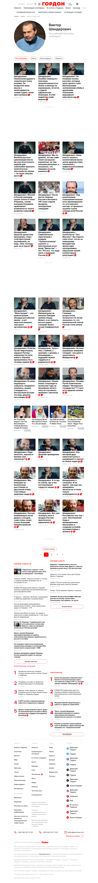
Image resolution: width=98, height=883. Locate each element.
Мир (15, 760)
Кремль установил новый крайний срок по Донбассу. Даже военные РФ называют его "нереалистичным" (69, 725)
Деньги (17, 756)
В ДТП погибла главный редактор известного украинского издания (31, 702)
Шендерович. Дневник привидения (48, 453)
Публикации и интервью (34, 8)
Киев (51, 747)
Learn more (27, 430)
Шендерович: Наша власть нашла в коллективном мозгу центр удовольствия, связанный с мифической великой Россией (72, 162)
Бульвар (76, 8)
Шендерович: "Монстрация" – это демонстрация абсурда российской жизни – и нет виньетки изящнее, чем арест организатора (24, 319)
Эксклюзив (36, 774)
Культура (17, 768)
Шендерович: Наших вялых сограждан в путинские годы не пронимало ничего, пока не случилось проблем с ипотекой (48, 387)
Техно (16, 772)
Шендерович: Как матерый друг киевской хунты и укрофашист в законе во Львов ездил (73, 456)
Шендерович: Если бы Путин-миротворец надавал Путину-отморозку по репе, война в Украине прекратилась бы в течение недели (24, 355)
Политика (18, 751)
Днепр (51, 768)
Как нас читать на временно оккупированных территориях (21, 819)
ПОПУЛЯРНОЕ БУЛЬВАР (24, 666)
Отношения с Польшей (73, 12)
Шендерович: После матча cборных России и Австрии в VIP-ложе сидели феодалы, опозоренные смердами (48, 202)
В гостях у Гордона (55, 8)
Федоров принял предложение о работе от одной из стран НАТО (67, 703)
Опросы (35, 787)
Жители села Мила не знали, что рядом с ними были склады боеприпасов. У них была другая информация (31, 615)
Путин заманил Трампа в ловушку (66, 590)
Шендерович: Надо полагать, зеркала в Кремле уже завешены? (23, 455)
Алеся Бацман (76, 786)
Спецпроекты (37, 795)
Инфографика (19, 784)
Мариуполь (53, 772)
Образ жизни (19, 776)
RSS (71, 801)
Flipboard (74, 796)
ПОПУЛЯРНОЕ (56, 673)
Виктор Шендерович (33, 16)
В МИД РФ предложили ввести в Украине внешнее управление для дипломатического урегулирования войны (68, 693)
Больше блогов (67, 606)
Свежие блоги (57, 561)
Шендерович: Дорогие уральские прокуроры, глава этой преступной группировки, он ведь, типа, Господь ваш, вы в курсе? (23, 239)
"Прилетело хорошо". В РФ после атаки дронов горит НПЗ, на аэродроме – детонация (34, 571)
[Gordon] (53, 4)
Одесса (52, 756)
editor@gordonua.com (76, 832)
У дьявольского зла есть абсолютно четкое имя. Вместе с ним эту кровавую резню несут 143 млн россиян (66, 566)
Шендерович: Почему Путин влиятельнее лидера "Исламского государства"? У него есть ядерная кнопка (73, 385)
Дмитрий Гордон (74, 748)
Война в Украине (20, 747)
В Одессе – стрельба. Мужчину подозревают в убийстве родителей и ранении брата (31, 598)
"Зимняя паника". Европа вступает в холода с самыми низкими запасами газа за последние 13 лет (30, 580)
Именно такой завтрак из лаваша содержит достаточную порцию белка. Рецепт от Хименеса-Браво (33, 692)
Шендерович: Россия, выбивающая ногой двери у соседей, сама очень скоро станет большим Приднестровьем (24, 519)
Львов (51, 751)
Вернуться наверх (73, 836)
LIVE (33, 770)
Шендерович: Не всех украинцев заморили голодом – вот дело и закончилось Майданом (73, 353)
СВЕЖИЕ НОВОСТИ (22, 564)
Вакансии (17, 798)
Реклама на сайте (21, 806)
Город (51, 743)
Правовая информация (19, 811)
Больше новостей (31, 661)
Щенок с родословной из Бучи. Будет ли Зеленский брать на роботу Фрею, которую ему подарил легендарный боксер (32, 712)
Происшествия (19, 780)
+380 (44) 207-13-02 (50, 832)
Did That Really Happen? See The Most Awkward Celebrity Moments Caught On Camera (21, 424)
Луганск (52, 776)
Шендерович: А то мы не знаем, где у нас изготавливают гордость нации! (48, 483)
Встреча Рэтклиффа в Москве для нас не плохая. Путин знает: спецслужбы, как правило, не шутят (65, 598)
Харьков (52, 764)
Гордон (16, 16)
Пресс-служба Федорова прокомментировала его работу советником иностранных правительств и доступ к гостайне (68, 714)
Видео (34, 782)
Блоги (68, 8)
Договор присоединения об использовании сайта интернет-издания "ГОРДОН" (40, 823)
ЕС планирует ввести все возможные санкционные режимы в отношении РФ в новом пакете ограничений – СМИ (30, 646)
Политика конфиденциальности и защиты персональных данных (39, 813)
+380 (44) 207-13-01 (25, 832)
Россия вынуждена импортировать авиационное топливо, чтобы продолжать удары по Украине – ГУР (29, 606)
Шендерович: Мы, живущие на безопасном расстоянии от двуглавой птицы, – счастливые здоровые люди (23, 487)
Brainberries (17, 430)
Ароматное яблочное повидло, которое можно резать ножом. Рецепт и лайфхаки (32, 673)
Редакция (17, 802)
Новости (17, 8)
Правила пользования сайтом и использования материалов (40, 804)
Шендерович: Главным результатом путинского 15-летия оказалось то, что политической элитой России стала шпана (72, 318)
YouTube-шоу (37, 791)
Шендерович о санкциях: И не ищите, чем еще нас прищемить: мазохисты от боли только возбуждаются (72, 487)
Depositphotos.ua (44, 854)
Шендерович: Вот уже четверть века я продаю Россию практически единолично (49, 518)
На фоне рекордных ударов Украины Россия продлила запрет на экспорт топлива (28, 655)
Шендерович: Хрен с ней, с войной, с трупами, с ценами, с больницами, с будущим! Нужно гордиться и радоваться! (48, 355)
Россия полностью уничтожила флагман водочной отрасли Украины (65, 583)
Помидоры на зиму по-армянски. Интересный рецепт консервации (31, 683)
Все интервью (45, 58)
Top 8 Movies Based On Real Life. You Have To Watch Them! (58, 422)
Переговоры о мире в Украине (49, 12)
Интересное (18, 788)
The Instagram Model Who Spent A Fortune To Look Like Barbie (39, 422)
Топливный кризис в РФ (25, 12)
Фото (34, 778)
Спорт (16, 764)
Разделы (34, 743)
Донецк (52, 760)
